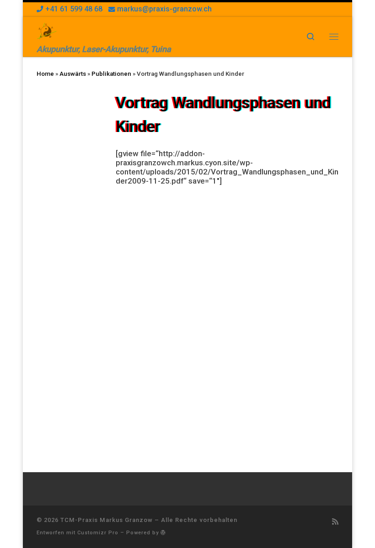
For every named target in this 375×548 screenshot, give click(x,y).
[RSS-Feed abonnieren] (335, 522)
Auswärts (72, 73)
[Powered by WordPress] (163, 532)
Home (45, 73)
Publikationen (111, 73)
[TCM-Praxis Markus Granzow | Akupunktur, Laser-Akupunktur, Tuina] (47, 30)
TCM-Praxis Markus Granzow (106, 519)
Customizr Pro (97, 533)
